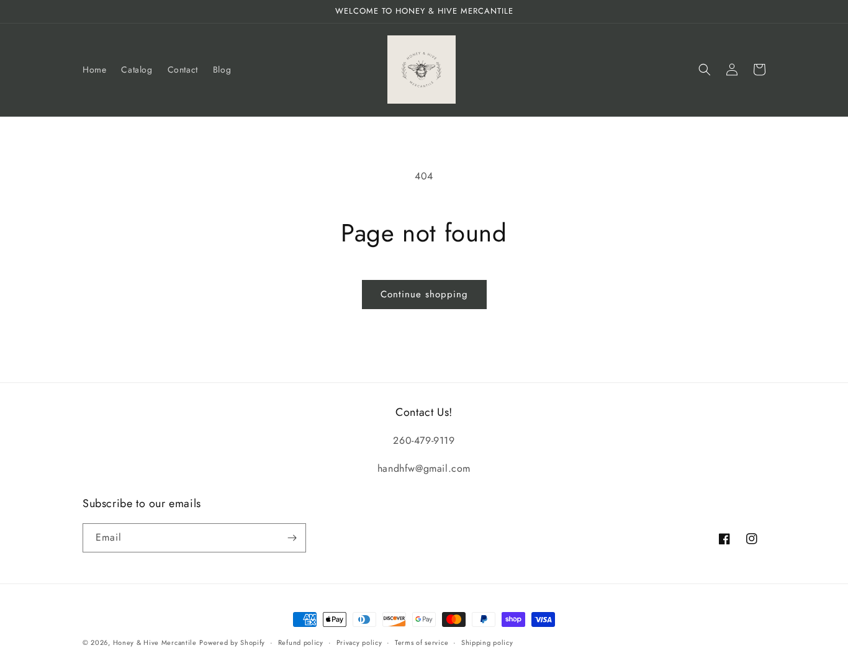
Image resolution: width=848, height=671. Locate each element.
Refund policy (300, 642)
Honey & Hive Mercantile (155, 642)
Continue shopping (424, 294)
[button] (704, 69)
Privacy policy (359, 642)
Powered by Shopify (232, 642)
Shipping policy (487, 642)
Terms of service (421, 642)
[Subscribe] (291, 537)
